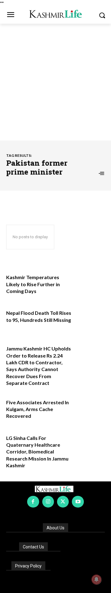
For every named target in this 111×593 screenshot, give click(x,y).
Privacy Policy (28, 565)
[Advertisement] (55, 82)
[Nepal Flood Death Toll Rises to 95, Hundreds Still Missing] (90, 318)
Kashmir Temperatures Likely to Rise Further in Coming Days (33, 284)
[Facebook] (33, 502)
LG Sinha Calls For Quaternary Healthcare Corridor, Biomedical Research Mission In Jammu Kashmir (37, 451)
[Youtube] (78, 502)
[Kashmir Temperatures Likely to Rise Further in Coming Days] (90, 282)
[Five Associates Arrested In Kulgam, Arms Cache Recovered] (90, 407)
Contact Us (33, 546)
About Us (55, 527)
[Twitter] (63, 502)
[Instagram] (48, 502)
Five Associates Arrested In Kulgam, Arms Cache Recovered (37, 409)
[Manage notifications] (96, 579)
